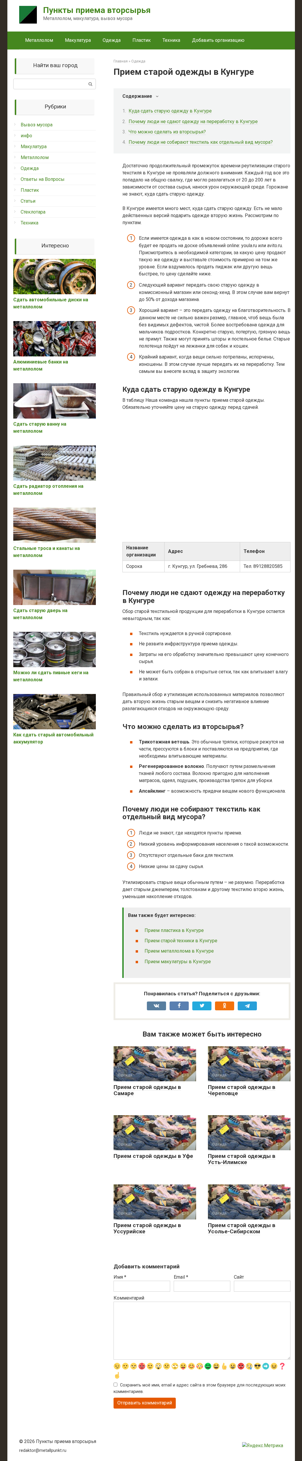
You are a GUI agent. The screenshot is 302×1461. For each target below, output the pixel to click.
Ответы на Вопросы (43, 179)
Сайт (239, 1277)
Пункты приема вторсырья (97, 10)
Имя (120, 1277)
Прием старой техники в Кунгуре (181, 940)
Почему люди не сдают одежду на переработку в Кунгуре (193, 121)
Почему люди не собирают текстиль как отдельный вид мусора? (201, 142)
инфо (26, 135)
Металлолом (39, 40)
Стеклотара (33, 212)
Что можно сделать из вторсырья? (167, 132)
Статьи (28, 201)
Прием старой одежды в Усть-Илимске (241, 1159)
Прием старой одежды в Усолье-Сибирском (241, 1228)
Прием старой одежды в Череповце (241, 1090)
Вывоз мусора (36, 125)
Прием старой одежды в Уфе (153, 1156)
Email (181, 1277)
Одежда (112, 40)
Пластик (141, 40)
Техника (171, 40)
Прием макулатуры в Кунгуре (178, 961)
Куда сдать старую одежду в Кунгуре (170, 111)
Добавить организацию (218, 40)
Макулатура (78, 40)
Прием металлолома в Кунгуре (179, 951)
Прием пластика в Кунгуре (174, 930)
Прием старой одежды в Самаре (147, 1090)
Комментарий (129, 1298)
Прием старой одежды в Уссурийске (147, 1228)
